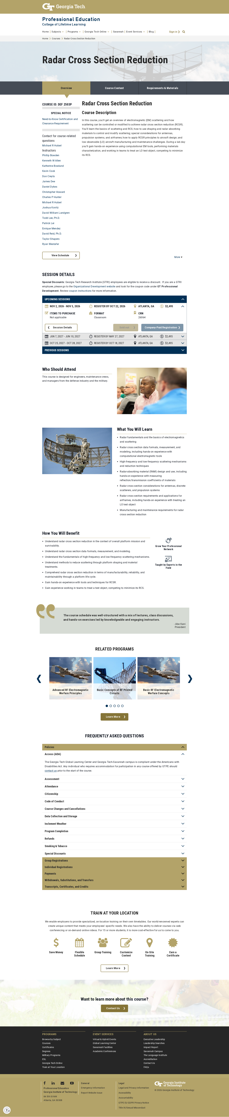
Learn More (113, 716)
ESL (44, 1059)
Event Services (103, 1034)
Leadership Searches (154, 1043)
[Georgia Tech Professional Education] (114, 7)
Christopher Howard (53, 192)
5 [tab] (122, 706)
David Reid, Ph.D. (52, 233)
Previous (39, 679)
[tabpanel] (70, 679)
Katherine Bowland (53, 165)
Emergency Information (93, 1088)
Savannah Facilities (102, 1047)
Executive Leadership (154, 1039)
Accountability (126, 1097)
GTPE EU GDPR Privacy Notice (134, 1102)
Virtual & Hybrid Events (104, 1039)
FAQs (146, 1067)
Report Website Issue (91, 1093)
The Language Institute (155, 1055)
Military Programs (51, 1055)
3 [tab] (114, 706)
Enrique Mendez (51, 228)
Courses (56, 38)
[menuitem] (46, 31)
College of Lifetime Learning (64, 24)
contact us (51, 770)
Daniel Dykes (49, 186)
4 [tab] (118, 706)
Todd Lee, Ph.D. (51, 217)
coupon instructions (80, 290)
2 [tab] (111, 706)
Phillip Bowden (50, 155)
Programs (49, 1034)
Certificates (48, 1047)
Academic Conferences (104, 1051)
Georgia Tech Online (52, 1063)
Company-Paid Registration (161, 327)
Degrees (46, 1051)
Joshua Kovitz (50, 207)
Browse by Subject (51, 1039)
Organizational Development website (94, 286)
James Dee (48, 181)
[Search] (184, 31)
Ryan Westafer (50, 244)
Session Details (62, 327)
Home (45, 38)
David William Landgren (56, 212)
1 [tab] (107, 706)
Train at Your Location (53, 1067)
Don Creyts (48, 176)
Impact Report (151, 1047)
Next (190, 679)
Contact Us (113, 1008)
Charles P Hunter (51, 197)
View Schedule (60, 255)
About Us (150, 1034)
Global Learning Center (104, 1043)
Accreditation (150, 1059)
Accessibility (125, 1093)
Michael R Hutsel (52, 145)
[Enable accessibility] (7, 1110)
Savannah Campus (153, 1051)
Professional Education (71, 19)
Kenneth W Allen (51, 160)
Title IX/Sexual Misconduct (132, 1107)
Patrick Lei (48, 223)
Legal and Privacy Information (134, 1088)
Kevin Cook (48, 171)
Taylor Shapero (51, 238)
